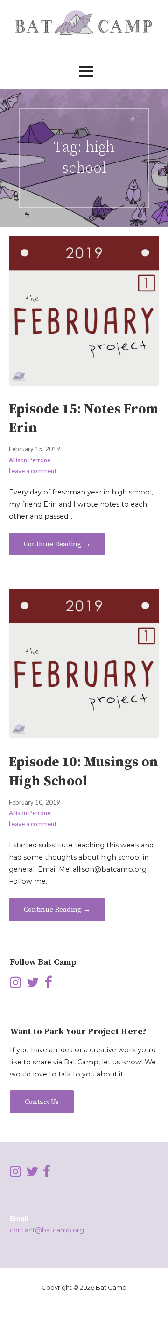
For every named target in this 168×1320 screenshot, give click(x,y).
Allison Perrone (29, 460)
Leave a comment (32, 470)
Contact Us (42, 1101)
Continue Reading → (57, 544)
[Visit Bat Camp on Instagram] (15, 985)
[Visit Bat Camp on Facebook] (48, 985)
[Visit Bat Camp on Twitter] (33, 985)
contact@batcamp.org (47, 1230)
